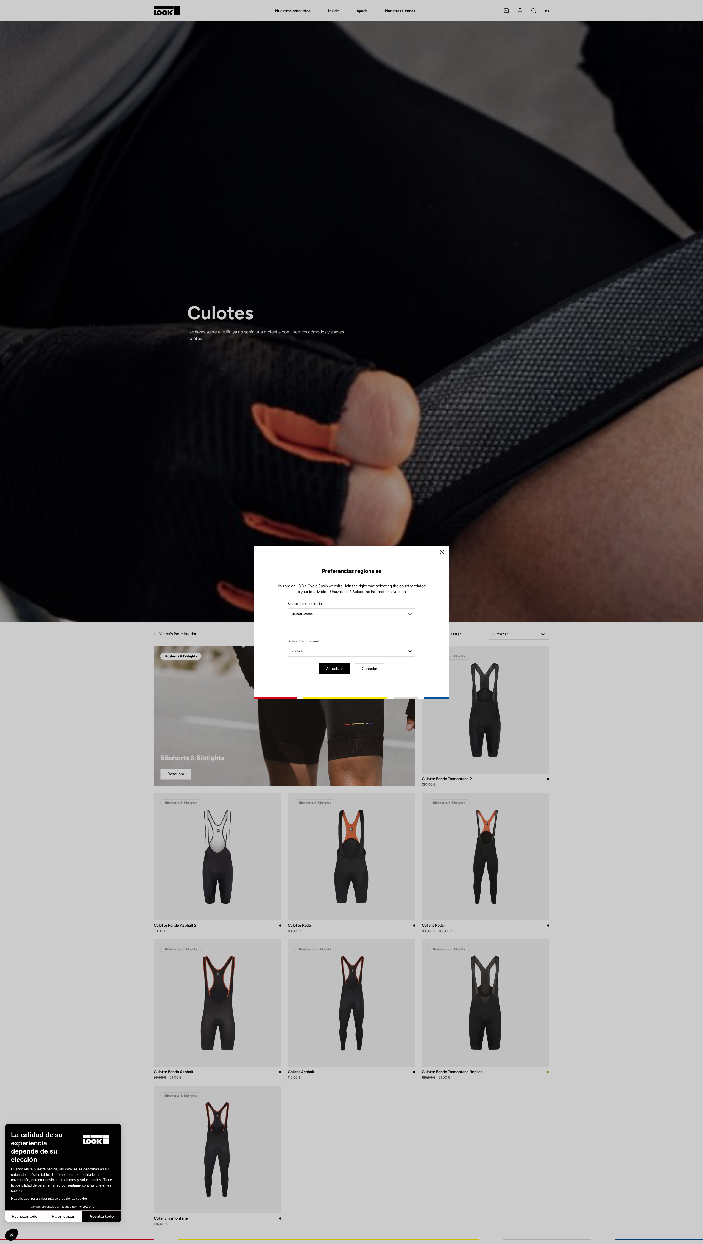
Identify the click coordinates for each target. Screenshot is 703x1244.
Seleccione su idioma (303, 641)
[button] (11, 1234)
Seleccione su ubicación (306, 604)
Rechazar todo (24, 1216)
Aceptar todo (102, 1216)
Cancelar (369, 668)
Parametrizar (63, 1216)
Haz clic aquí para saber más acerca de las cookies (49, 1199)
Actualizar (334, 668)
